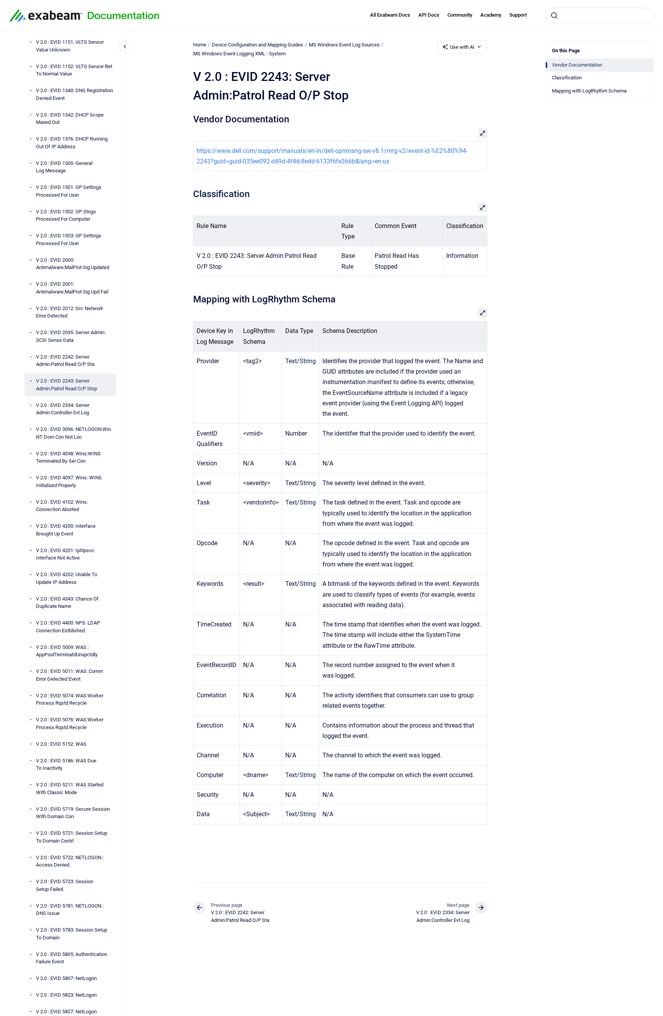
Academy (490, 15)
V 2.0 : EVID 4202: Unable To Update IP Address (66, 578)
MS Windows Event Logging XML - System (239, 54)
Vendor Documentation (577, 65)
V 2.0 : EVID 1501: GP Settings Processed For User (68, 191)
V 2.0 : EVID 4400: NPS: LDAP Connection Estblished (68, 626)
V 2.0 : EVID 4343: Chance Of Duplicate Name (67, 602)
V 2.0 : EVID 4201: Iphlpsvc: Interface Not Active (65, 554)
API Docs (428, 15)
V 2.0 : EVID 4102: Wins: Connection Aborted (62, 505)
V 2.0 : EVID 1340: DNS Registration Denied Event (74, 94)
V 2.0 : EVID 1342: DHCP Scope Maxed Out (70, 118)
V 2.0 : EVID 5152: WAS (61, 744)
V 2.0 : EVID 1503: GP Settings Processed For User (68, 239)
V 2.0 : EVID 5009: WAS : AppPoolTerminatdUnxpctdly (67, 650)
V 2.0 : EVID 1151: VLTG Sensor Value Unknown (70, 46)
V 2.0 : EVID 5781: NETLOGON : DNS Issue (70, 909)
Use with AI (462, 47)
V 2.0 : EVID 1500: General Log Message (64, 166)
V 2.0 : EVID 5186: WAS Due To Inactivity (66, 764)
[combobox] (599, 15)
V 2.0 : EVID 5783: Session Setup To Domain (71, 933)
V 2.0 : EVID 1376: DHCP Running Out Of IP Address (72, 142)
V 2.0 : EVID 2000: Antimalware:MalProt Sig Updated (72, 263)
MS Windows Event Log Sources (344, 45)
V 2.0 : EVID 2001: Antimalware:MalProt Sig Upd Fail (72, 288)
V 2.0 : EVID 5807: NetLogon (66, 978)
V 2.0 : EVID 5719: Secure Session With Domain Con (73, 812)
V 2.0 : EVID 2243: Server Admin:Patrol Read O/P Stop (66, 384)
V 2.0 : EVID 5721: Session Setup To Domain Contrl (71, 837)
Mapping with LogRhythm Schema (589, 91)
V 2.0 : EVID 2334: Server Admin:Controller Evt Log (62, 408)
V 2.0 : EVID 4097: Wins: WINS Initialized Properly (69, 481)
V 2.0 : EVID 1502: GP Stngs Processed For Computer (66, 215)
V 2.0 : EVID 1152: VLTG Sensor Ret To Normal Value (74, 70)
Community (459, 15)
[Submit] (554, 15)
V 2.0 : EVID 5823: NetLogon (66, 995)
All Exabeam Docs (390, 15)
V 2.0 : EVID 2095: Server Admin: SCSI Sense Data (71, 336)
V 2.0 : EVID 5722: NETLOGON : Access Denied (70, 861)
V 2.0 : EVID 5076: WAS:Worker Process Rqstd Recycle (69, 723)
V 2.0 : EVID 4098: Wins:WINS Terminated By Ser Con (68, 457)
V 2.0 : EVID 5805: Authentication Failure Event (71, 958)
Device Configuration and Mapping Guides (257, 45)
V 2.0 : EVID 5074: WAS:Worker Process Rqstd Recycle (69, 699)
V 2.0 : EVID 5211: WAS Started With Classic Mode (69, 788)
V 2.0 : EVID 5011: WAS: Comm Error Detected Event (69, 675)
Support (518, 15)
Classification (567, 78)
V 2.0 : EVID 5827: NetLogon (66, 1011)
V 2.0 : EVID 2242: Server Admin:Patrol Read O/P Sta (65, 360)
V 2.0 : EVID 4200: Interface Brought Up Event (66, 530)
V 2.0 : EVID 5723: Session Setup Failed (64, 885)
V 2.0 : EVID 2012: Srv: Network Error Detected (69, 312)
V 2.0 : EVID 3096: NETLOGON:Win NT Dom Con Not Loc (73, 433)
